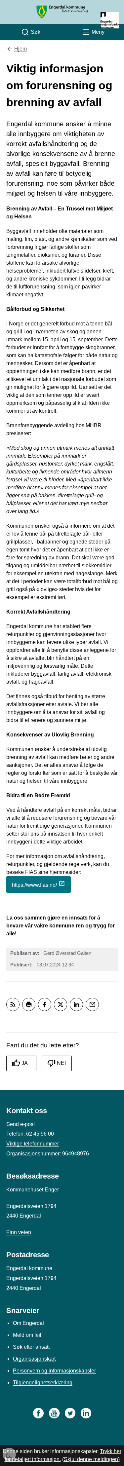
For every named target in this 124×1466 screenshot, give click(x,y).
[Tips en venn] (92, 1004)
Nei (61, 1063)
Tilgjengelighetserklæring (42, 1382)
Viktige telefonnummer (32, 1143)
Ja (24, 1063)
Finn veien (18, 1232)
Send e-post (20, 1124)
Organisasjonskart (34, 1359)
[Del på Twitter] (60, 1004)
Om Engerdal (28, 1323)
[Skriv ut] (28, 1004)
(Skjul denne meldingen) (91, 1459)
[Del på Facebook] (44, 1004)
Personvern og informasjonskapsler (54, 1370)
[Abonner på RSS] (13, 1004)
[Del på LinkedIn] (76, 1004)
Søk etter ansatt (31, 1347)
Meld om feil (27, 1335)
